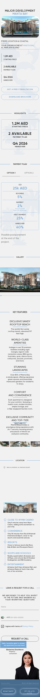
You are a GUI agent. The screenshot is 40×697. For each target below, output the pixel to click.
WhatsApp (8, 691)
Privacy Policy (27, 626)
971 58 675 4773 (29, 692)
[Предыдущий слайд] (2, 279)
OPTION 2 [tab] (28, 173)
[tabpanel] (20, 211)
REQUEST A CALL (20, 638)
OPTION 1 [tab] (11, 173)
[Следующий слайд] (38, 279)
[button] (20, 89)
